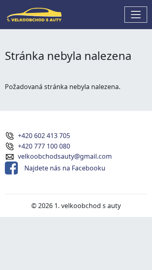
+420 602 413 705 (44, 135)
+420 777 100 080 (44, 146)
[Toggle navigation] (135, 14)
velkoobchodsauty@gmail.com (65, 156)
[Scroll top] (129, 247)
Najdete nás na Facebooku (64, 168)
